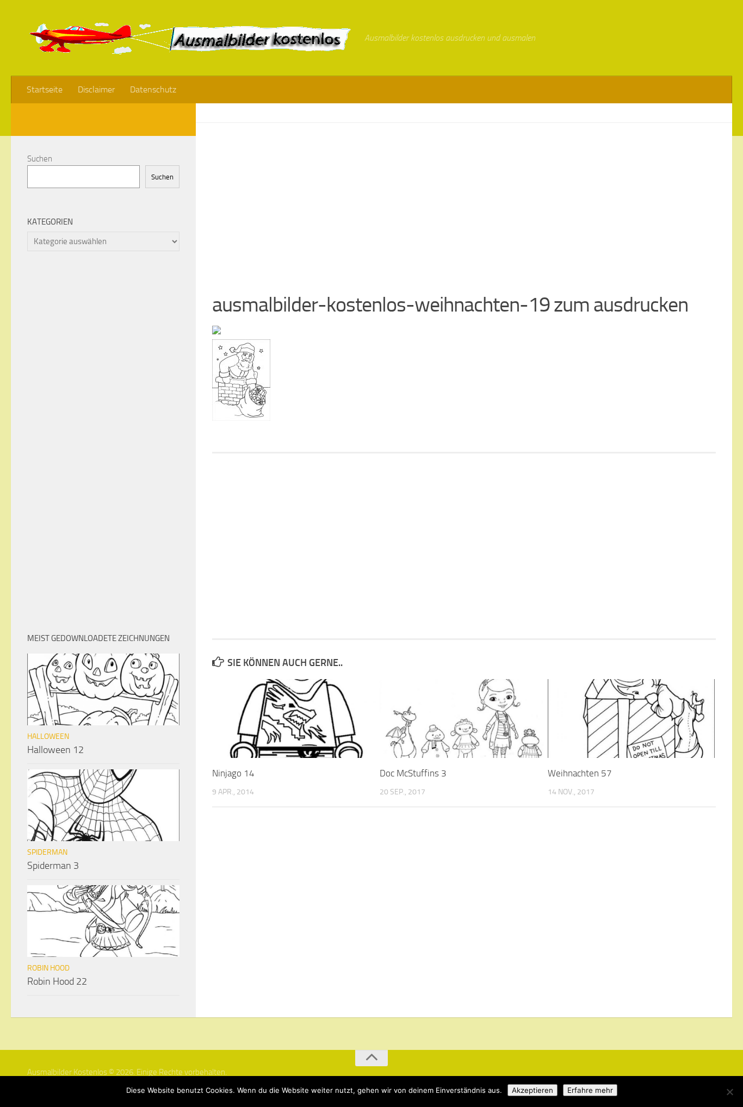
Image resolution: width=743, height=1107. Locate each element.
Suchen (39, 159)
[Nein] (729, 1091)
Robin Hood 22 (57, 981)
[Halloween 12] (103, 689)
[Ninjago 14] (295, 718)
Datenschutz (153, 89)
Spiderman (47, 852)
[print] (216, 331)
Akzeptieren (532, 1090)
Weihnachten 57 (580, 773)
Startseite (45, 89)
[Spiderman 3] (103, 805)
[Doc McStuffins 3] (463, 718)
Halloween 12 (55, 750)
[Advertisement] (464, 199)
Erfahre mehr (590, 1090)
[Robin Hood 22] (103, 921)
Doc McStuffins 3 (413, 773)
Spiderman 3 (53, 866)
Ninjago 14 (233, 773)
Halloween (48, 736)
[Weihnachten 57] (631, 718)
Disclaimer (96, 89)
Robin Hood (48, 968)
